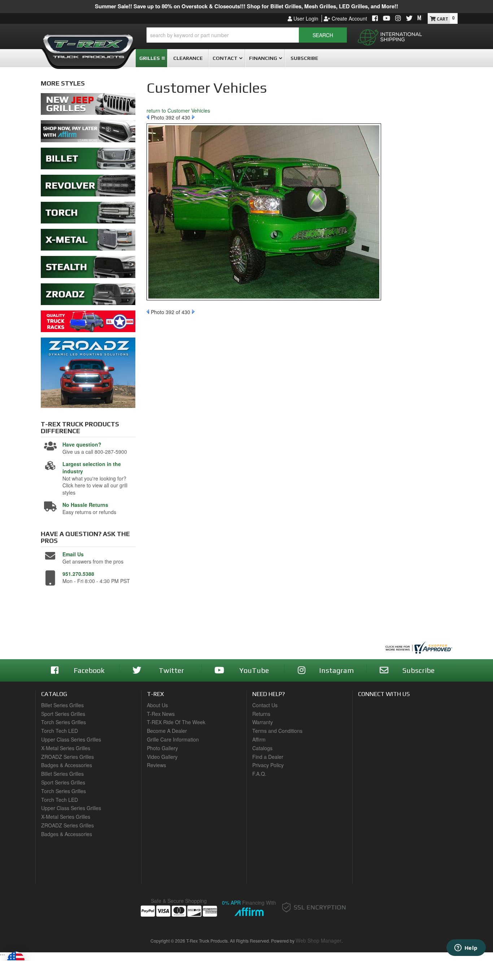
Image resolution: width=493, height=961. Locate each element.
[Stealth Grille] (88, 269)
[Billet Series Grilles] (88, 160)
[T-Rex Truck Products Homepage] (88, 44)
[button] (247, 35)
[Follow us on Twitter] (409, 18)
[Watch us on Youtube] (386, 18)
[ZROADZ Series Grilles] (88, 296)
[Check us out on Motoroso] (420, 18)
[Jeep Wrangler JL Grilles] (88, 106)
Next (193, 117)
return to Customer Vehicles (178, 110)
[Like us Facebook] (375, 18)
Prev (148, 117)
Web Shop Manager (318, 940)
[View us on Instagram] (398, 18)
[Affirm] (88, 133)
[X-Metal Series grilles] (88, 241)
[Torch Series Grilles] (88, 214)
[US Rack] (88, 323)
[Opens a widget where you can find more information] (466, 948)
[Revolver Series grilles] (88, 187)
